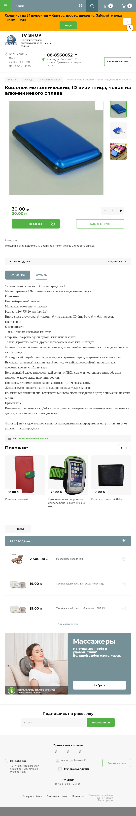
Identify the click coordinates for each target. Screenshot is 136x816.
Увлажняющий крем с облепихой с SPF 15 (80, 608)
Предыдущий (22, 261)
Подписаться (101, 722)
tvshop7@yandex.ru (76, 768)
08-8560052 (60, 55)
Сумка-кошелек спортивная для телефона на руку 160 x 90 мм (67, 503)
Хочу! (68, 25)
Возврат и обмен (32, 796)
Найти (92, 6)
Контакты (78, 796)
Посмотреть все (68, 624)
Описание (17, 275)
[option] (56, 148)
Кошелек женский (16, 499)
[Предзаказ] (124, 559)
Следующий (115, 261)
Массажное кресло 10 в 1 (71, 558)
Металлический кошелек (33, 438)
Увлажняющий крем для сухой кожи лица (80, 583)
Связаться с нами (57, 796)
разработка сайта (105, 796)
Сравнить (99, 105)
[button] (130, 28)
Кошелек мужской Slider (106, 499)
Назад (20, 528)
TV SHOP (31, 35)
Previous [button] (121, 448)
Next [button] (127, 448)
